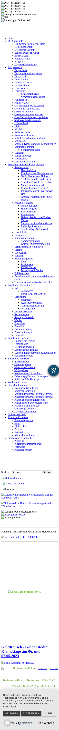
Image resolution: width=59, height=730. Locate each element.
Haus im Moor (28, 170)
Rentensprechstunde (24, 135)
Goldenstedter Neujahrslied (28, 114)
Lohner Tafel (21, 123)
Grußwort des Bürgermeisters (29, 43)
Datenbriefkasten (23, 82)
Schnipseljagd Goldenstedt (35, 229)
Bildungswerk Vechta (32, 270)
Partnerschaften (22, 58)
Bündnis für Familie (24, 341)
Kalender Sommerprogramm (35, 243)
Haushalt (19, 335)
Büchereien (27, 264)
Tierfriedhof (20, 158)
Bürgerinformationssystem (28, 73)
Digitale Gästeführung (25, 64)
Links (17, 126)
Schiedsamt (20, 141)
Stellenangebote (22, 155)
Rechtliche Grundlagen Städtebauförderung (26, 389)
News (17, 423)
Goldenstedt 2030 (17, 414)
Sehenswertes (21, 167)
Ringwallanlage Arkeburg (34, 188)
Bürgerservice (15, 67)
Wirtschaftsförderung (25, 367)
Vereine (18, 249)
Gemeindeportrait (23, 46)
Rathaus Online (22, 132)
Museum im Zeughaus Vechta (36, 223)
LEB (23, 261)
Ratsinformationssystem (33, 293)
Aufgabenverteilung (31, 302)
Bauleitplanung (22, 361)
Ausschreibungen (23, 332)
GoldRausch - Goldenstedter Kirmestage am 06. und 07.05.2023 (25, 651)
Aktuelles (19, 441)
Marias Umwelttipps (24, 435)
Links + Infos (21, 426)
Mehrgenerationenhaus (26, 349)
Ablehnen (11, 713)
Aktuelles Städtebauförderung (29, 399)
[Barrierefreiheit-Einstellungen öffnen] (53, 370)
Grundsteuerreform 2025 (20, 438)
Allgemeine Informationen (28, 443)
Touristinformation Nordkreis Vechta (33, 282)
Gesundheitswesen (24, 346)
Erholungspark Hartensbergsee (37, 173)
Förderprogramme (23, 420)
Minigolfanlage (29, 205)
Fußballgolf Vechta (31, 226)
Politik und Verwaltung (20, 285)
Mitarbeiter (26, 299)
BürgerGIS (20, 76)
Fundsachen (20, 99)
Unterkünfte (20, 232)
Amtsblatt (19, 326)
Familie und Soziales (18, 338)
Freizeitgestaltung (23, 202)
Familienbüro (21, 343)
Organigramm (28, 308)
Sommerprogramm (24, 146)
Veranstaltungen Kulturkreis (28, 246)
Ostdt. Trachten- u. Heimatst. (36, 176)
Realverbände (21, 314)
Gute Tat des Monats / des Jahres (31, 117)
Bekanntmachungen (24, 329)
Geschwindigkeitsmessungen (29, 105)
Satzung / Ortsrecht (24, 317)
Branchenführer (22, 79)
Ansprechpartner (23, 449)
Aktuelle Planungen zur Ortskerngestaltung (26, 407)
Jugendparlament (23, 311)
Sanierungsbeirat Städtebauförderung (33, 393)
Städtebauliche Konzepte (27, 379)
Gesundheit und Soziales (27, 108)
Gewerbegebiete (22, 364)
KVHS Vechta (28, 267)
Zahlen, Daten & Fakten (26, 52)
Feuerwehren (21, 88)
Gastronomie (21, 235)
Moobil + (19, 129)
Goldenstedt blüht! (24, 111)
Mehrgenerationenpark (32, 185)
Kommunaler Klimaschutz (28, 373)
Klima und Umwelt (18, 417)
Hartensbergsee (29, 208)
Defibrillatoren (22, 85)
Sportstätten (20, 252)
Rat (16, 288)
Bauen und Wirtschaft (19, 358)
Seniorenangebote (23, 355)
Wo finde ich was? (17, 382)
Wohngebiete (21, 370)
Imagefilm (19, 61)
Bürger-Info (20, 70)
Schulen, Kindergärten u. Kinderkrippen (35, 143)
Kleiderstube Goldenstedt (27, 120)
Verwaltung (20, 296)
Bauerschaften (21, 55)
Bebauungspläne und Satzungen (31, 376)
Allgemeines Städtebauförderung (31, 402)
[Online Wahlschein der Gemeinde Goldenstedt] (14, 483)
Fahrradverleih (28, 211)
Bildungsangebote (23, 258)
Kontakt (18, 432)
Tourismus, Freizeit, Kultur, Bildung (26, 164)
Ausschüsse (27, 291)
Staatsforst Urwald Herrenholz (36, 182)
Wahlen (18, 320)
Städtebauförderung (18, 385)
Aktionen (19, 429)
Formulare (19, 91)
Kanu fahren (27, 214)
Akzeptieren (31, 713)
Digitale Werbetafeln (25, 411)
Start (10, 38)
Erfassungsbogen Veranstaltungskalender (33, 95)
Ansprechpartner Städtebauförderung (33, 396)
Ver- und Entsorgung (25, 161)
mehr (48, 713)
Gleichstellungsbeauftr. (33, 305)
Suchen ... (6, 472)
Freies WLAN (21, 102)
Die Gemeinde (15, 41)
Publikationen (21, 273)
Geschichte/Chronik (24, 49)
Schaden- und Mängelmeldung (30, 138)
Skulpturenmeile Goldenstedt (36, 179)
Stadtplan (19, 152)
